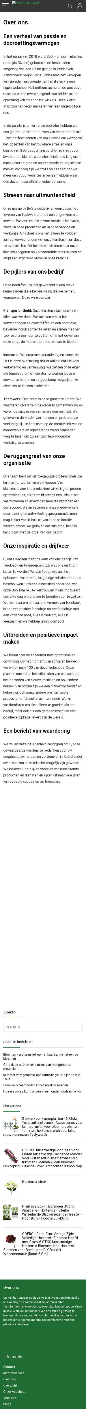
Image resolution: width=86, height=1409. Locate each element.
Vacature (10, 1398)
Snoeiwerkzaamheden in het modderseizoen (35, 1085)
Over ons (9, 1379)
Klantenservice (13, 1373)
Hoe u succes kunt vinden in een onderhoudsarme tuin (42, 1091)
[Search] (70, 6)
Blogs (7, 1404)
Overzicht (10, 1385)
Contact (9, 1367)
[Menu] (5, 6)
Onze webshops (14, 1391)
